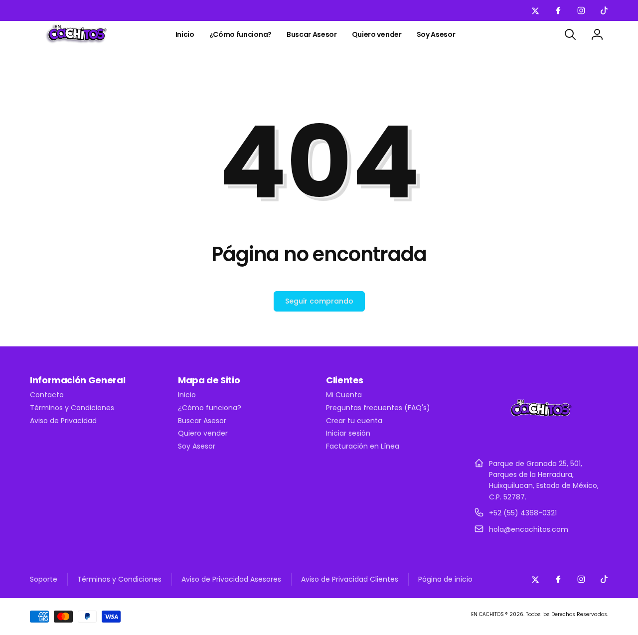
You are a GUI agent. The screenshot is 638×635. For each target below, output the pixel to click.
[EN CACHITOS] (541, 439)
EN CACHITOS (487, 614)
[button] (570, 34)
